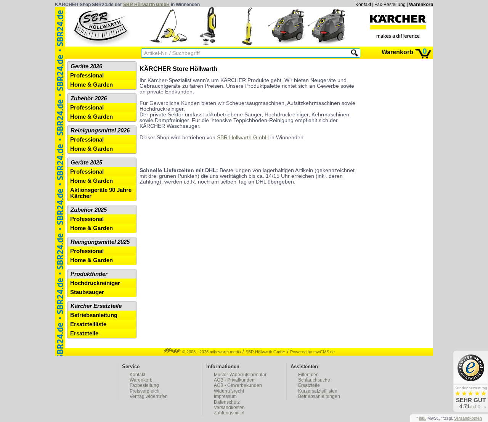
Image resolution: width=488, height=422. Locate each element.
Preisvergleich (144, 391)
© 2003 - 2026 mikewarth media (211, 352)
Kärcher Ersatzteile (96, 306)
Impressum (225, 396)
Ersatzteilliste (88, 324)
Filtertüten (308, 374)
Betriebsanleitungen (319, 396)
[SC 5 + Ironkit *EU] (168, 44)
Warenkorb (421, 4)
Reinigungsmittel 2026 (100, 130)
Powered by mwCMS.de (312, 352)
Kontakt (363, 4)
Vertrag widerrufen (149, 396)
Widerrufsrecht (229, 391)
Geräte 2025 (86, 162)
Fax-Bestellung (390, 4)
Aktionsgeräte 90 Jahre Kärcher (101, 193)
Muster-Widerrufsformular (240, 374)
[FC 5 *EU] (247, 44)
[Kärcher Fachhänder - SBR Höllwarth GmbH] (398, 26)
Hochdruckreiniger (95, 283)
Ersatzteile (84, 333)
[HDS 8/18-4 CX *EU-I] (327, 44)
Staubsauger (87, 292)
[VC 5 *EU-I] (208, 44)
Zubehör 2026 (89, 98)
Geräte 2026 (86, 66)
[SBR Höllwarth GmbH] (101, 26)
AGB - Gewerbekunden (238, 385)
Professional (87, 75)
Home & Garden (91, 85)
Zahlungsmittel (229, 413)
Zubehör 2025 (89, 210)
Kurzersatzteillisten (317, 391)
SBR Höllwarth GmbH (146, 4)
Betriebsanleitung (93, 315)
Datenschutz (227, 402)
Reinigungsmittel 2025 (100, 242)
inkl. (422, 418)
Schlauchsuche (314, 380)
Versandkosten (229, 407)
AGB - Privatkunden (234, 380)
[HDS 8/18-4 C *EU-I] (287, 44)
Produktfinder (89, 274)
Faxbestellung (144, 385)
